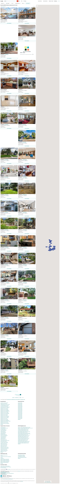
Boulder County (17, 397)
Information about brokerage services (5, 473)
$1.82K (54, 246)
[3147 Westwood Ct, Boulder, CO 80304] (26, 241)
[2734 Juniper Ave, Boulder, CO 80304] (26, 13)
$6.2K (53, 248)
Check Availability (9, 23)
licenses (3, 471)
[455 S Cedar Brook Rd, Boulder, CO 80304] (9, 276)
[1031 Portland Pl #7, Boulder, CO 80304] (26, 206)
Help (26, 478)
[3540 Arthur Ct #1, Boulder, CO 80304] (9, 363)
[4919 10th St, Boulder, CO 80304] (26, 83)
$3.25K (49, 247)
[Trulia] (1, 476)
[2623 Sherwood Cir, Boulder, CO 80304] (9, 206)
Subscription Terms (23, 478)
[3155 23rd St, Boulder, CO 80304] (26, 153)
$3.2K (52, 249)
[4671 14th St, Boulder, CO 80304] (9, 170)
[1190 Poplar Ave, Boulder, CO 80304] (26, 258)
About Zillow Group (5, 478)
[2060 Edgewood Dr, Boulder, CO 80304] (9, 311)
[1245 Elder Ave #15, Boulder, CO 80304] (9, 48)
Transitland (9, 469)
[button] (17, 1)
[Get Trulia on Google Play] (9, 476)
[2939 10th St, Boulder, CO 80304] (9, 188)
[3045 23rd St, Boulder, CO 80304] (9, 153)
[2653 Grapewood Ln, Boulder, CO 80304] (9, 241)
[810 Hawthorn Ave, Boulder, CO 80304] (26, 276)
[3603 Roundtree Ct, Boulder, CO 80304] (26, 170)
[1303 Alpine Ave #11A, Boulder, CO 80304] (9, 100)
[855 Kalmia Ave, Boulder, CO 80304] (26, 223)
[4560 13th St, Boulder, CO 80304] (9, 83)
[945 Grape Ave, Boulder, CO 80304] (26, 311)
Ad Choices (31, 478)
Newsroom (14, 478)
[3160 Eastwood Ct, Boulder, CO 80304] (26, 328)
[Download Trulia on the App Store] (4, 476)
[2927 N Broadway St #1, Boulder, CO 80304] (9, 346)
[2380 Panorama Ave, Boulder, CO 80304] (26, 135)
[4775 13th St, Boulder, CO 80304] (9, 13)
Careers (12, 478)
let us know (22, 481)
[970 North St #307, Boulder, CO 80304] (26, 30)
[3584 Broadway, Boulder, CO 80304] (9, 293)
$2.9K (50, 246)
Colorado (13, 397)
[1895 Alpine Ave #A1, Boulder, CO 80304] (9, 381)
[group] (9, 13)
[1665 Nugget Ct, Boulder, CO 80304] (9, 328)
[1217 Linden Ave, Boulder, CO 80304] (9, 223)
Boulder (20, 397)
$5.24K (50, 250)
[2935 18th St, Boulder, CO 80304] (26, 293)
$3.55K (51, 240)
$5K (49, 246)
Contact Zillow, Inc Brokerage (4, 474)
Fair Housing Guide (9, 478)
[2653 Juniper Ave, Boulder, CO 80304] (26, 363)
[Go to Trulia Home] (2, 1)
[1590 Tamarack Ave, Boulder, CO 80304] (26, 118)
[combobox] (11, 1)
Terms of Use (20, 478)
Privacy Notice (28, 478)
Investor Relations (17, 478)
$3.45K (54, 248)
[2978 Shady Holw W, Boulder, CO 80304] (9, 258)
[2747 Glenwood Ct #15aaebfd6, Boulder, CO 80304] (9, 65)
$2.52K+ (50, 241)
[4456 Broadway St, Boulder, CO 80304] (26, 65)
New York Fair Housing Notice (3, 472)
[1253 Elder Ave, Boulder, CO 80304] (9, 118)
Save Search (28, 3)
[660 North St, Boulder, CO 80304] (26, 188)
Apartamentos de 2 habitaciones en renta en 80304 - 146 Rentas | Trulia (16, 399)
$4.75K (50, 248)
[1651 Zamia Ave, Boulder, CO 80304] (26, 100)
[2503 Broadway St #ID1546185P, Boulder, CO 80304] (26, 346)
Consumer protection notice (11, 473)
